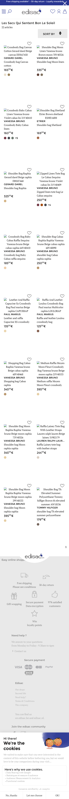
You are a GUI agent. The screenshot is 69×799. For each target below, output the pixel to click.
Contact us (20, 651)
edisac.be (24, 718)
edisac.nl (39, 718)
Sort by (49, 34)
